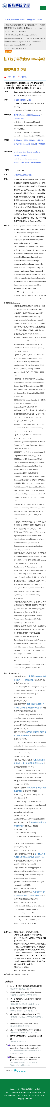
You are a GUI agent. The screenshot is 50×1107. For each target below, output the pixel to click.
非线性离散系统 (29, 140)
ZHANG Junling (19, 115)
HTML (24, 77)
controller (23, 159)
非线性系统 (18, 140)
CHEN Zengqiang (33, 115)
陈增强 (23, 100)
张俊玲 (16, 100)
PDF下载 (11, 77)
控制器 (19, 144)
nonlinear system (20, 152)
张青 (30, 100)
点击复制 (8, 52)
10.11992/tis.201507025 (23, 175)
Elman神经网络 (28, 144)
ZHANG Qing (19, 118)
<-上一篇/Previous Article (15, 20)
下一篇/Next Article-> (34, 20)
